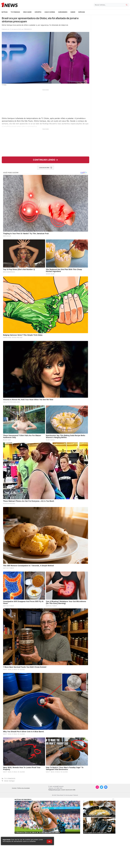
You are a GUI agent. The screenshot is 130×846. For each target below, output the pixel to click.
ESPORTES (38, 12)
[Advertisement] (45, 103)
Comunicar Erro (44, 167)
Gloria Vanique (9, 781)
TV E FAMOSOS (15, 12)
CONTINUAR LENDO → (45, 160)
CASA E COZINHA (49, 12)
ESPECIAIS (81, 12)
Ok (49, 841)
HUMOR (72, 12)
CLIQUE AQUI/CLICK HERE (68, 790)
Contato (14, 788)
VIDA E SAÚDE (27, 12)
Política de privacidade (23, 788)
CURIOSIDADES (62, 12)
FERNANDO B (27, 29)
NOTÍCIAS (5, 12)
